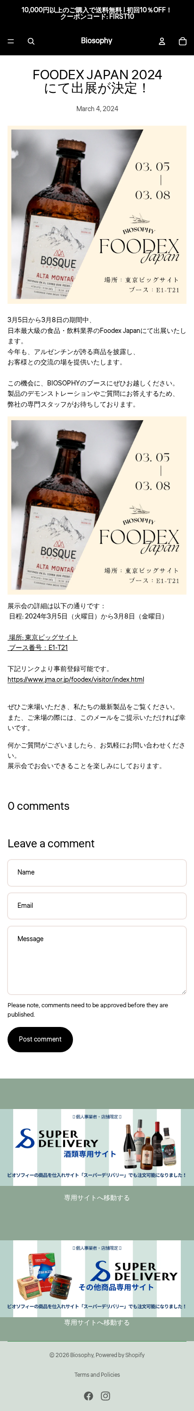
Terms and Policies (97, 1375)
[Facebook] (88, 1396)
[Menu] (11, 41)
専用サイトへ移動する (97, 1198)
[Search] (31, 41)
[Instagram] (105, 1396)
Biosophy (81, 1355)
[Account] (162, 41)
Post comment (40, 1039)
